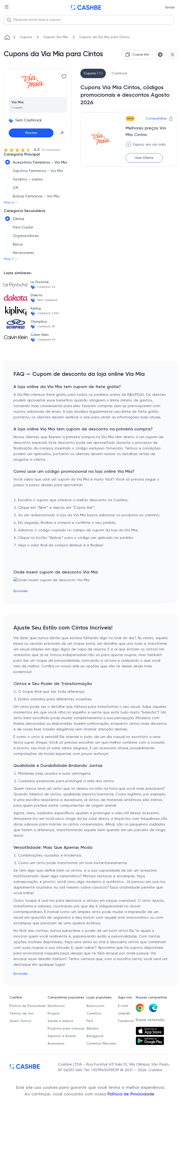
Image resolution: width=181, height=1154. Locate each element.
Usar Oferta (144, 158)
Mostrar (31, 133)
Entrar (169, 7)
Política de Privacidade (131, 1094)
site (76, 666)
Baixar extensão (150, 1020)
